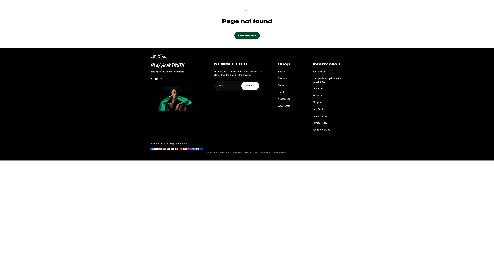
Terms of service (251, 153)
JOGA (215, 153)
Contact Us (318, 89)
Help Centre (319, 109)
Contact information (279, 153)
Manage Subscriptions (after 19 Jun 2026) (327, 80)
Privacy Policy (320, 123)
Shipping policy (265, 153)
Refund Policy (320, 116)
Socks (281, 85)
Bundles (282, 92)
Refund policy (225, 153)
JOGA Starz (284, 106)
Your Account (319, 72)
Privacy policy (238, 153)
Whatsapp (318, 96)
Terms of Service (321, 130)
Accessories (284, 99)
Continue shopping (247, 35)
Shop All (282, 72)
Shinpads (283, 79)
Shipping (317, 102)
